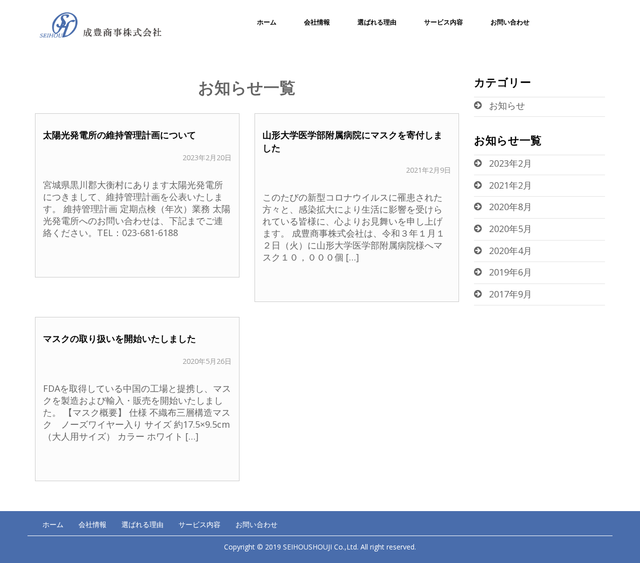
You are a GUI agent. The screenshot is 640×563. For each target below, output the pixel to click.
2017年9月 (510, 294)
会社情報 (317, 21)
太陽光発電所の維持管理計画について (119, 135)
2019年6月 (510, 272)
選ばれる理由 (377, 21)
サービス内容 (443, 21)
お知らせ (507, 105)
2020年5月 (510, 229)
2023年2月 (510, 163)
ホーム (266, 21)
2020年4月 (510, 251)
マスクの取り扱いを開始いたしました (119, 338)
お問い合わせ (510, 21)
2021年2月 (510, 185)
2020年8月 (510, 207)
